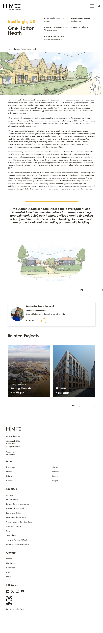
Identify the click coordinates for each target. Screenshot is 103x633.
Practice (55, 476)
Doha (8, 572)
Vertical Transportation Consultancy (19, 522)
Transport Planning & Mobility (17, 540)
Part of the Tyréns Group (15, 609)
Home (10, 49)
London (9, 558)
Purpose (55, 471)
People (55, 480)
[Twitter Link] (12, 591)
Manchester (10, 563)
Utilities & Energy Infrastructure (17, 544)
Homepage (10, 467)
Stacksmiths (10, 454)
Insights (9, 476)
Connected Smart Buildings (16, 508)
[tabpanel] (51, 262)
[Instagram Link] (17, 591)
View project (17, 393)
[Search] (98, 5)
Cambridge (10, 567)
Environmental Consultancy (16, 517)
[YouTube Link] (22, 591)
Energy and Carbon (13, 513)
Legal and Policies (13, 436)
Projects (17, 49)
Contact (31, 320)
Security (9, 531)
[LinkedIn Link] (7, 591)
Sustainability (11, 535)
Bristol (8, 576)
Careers (9, 480)
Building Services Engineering (17, 504)
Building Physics (12, 499)
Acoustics (9, 495)
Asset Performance (13, 526)
